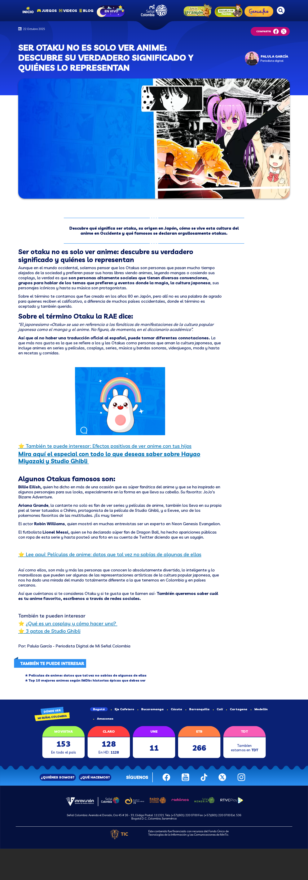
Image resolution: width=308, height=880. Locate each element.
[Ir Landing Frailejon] (197, 10)
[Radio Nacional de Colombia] (158, 800)
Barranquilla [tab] (199, 709)
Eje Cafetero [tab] (124, 709)
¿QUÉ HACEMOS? (95, 777)
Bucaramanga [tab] (152, 709)
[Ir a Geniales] (258, 10)
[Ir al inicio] (154, 10)
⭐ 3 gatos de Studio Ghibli (49, 631)
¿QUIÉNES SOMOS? (57, 777)
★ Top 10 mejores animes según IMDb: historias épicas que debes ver (85, 680)
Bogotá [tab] (99, 709)
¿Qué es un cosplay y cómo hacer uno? (71, 623)
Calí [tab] (220, 709)
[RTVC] (80, 801)
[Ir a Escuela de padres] (228, 10)
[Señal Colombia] (110, 800)
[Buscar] (280, 10)
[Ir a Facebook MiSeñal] (166, 777)
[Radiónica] (180, 799)
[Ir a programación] (111, 10)
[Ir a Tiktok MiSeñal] (204, 777)
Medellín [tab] (261, 709)
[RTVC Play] (231, 800)
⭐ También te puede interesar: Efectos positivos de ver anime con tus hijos (105, 446)
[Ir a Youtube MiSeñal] (185, 777)
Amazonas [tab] (105, 718)
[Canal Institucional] (134, 800)
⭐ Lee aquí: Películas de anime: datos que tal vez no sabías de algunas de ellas (109, 554)
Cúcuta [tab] (176, 709)
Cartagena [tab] (238, 709)
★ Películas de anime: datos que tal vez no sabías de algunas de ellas (85, 675)
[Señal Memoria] (204, 800)
